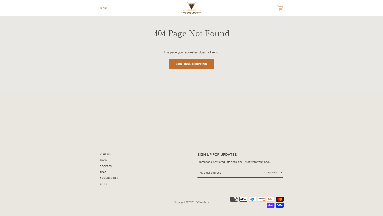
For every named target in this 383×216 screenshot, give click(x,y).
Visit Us (105, 154)
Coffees (106, 166)
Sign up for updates (217, 154)
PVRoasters (202, 202)
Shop (103, 160)
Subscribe (271, 172)
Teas (103, 172)
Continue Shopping (191, 64)
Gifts (103, 184)
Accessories (109, 178)
